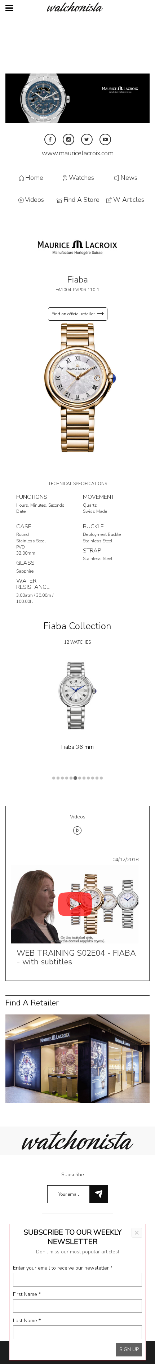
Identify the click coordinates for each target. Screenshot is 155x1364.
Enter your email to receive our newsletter (62, 1268)
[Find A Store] (77, 1058)
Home (34, 177)
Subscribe (72, 1174)
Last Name (27, 1320)
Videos (34, 200)
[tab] (77, 825)
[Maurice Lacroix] (77, 247)
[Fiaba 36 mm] (77, 696)
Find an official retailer (73, 314)
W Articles (128, 200)
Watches (81, 177)
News (128, 177)
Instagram (68, 139)
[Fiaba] (77, 386)
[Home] (77, 7)
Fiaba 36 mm (77, 747)
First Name (27, 1294)
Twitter (87, 139)
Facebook (50, 139)
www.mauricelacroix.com (78, 153)
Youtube (105, 139)
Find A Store (81, 200)
